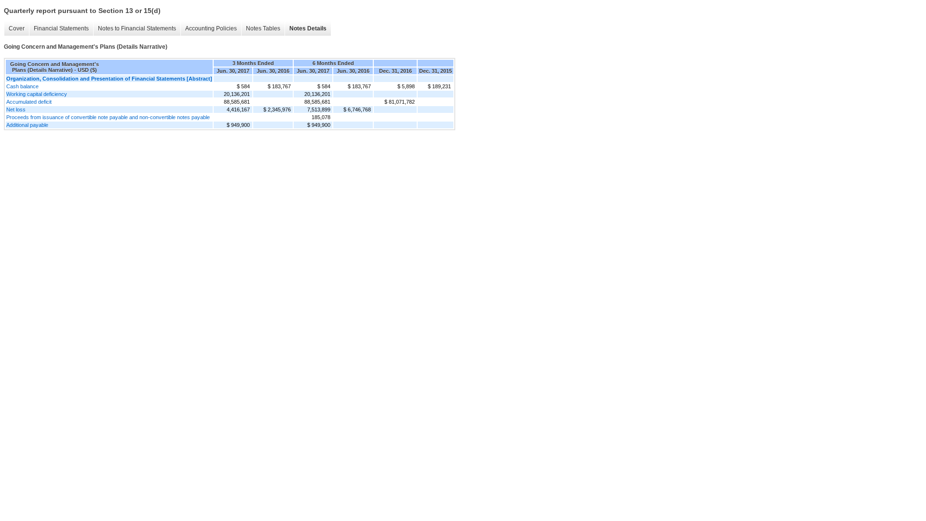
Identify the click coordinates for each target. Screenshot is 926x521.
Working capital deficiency (36, 94)
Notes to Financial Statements (137, 28)
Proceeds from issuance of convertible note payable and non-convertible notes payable (108, 117)
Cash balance (22, 86)
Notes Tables (263, 28)
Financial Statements (61, 28)
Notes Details (308, 28)
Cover (17, 28)
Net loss (16, 109)
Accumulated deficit (29, 102)
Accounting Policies (211, 28)
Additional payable (27, 125)
